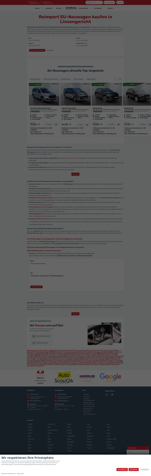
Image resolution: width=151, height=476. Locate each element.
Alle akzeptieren (122, 469)
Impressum (20, 473)
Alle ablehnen (133, 469)
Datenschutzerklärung (8, 473)
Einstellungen (144, 469)
